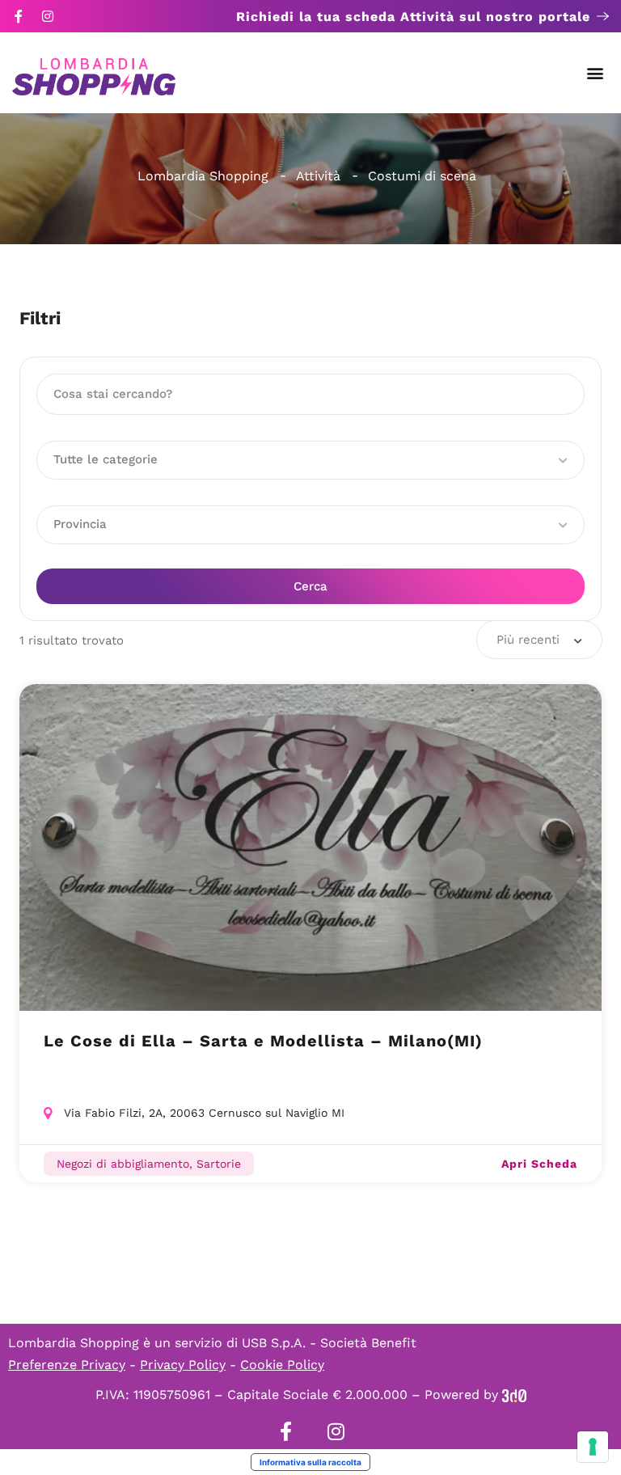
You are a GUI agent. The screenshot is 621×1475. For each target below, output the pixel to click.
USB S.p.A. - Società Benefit (329, 1342)
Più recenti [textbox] (528, 639)
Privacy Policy (183, 1364)
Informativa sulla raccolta (310, 1462)
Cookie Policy (282, 1364)
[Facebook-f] (18, 16)
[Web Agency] (514, 1394)
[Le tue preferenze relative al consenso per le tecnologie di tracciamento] (592, 1446)
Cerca (310, 586)
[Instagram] (47, 16)
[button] (595, 73)
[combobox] (539, 639)
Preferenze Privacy (66, 1364)
